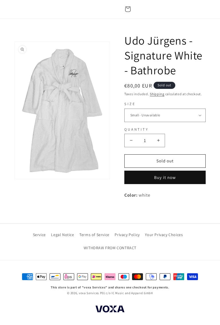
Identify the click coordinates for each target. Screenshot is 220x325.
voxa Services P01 (92, 293)
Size (129, 103)
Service (39, 234)
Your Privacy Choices (164, 234)
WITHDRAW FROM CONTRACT (110, 247)
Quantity (136, 129)
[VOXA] (110, 310)
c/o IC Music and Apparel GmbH (129, 293)
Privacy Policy (127, 234)
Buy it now (165, 177)
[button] (127, 9)
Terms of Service (94, 234)
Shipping (157, 94)
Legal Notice (62, 234)
